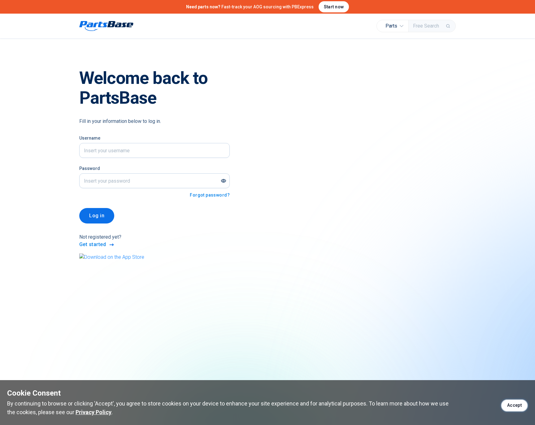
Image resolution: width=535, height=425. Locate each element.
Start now (334, 6)
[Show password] (223, 180)
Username (89, 138)
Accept (514, 405)
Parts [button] (391, 26)
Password (89, 168)
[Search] (448, 26)
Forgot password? (210, 195)
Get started (92, 244)
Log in (96, 216)
